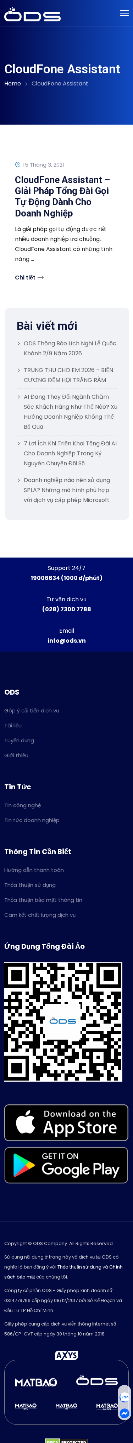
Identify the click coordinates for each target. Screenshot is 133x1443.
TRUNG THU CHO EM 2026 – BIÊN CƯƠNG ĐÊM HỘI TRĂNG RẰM (68, 375)
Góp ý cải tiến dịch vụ (31, 710)
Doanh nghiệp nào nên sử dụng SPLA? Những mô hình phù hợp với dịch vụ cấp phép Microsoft (67, 490)
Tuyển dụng (19, 740)
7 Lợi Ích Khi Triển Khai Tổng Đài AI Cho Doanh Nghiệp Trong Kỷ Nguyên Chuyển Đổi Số (70, 453)
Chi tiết (25, 277)
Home (12, 83)
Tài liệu (13, 725)
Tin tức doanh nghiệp (32, 820)
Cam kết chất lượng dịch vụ (40, 915)
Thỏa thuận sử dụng (30, 885)
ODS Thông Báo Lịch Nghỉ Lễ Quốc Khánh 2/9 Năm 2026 (70, 348)
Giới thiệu (16, 755)
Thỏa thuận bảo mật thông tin (43, 900)
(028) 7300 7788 (66, 609)
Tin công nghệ (22, 805)
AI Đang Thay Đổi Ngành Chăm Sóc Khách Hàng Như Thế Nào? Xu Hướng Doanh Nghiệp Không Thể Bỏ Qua (70, 412)
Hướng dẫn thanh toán (34, 870)
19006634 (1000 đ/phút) (66, 578)
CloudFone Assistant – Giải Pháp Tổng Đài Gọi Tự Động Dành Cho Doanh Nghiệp (62, 196)
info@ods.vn (67, 641)
